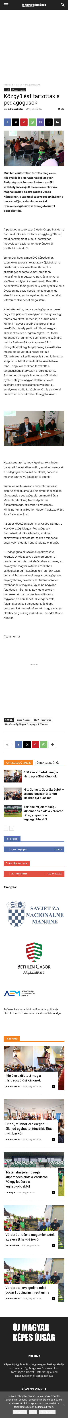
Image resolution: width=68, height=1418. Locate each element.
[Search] (63, 5)
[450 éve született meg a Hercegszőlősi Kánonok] (13, 776)
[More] (52, 744)
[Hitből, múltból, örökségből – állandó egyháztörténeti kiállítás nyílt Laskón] (13, 794)
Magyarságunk (32, 84)
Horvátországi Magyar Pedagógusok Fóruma (26, 724)
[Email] (49, 122)
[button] (6, 5)
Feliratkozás (55, 873)
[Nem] (63, 1405)
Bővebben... (47, 1412)
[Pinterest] (24, 122)
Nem (33, 1412)
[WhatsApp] (32, 122)
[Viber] (40, 122)
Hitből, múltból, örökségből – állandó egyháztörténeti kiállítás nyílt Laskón (44, 794)
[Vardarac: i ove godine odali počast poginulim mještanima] (34, 1280)
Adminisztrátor (15, 108)
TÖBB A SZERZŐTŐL (47, 762)
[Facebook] (7, 122)
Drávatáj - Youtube (17, 863)
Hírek (19, 84)
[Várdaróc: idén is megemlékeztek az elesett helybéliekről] (34, 1227)
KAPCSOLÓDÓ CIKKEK (18, 762)
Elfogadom (20, 1412)
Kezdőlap (8, 84)
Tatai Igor (10, 1192)
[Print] (57, 122)
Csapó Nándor (23, 719)
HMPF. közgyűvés (42, 719)
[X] (15, 122)
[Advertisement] (34, 47)
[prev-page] (6, 828)
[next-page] (11, 828)
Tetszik (58, 849)
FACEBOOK (12, 839)
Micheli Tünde (12, 1245)
